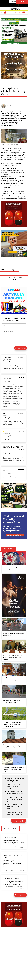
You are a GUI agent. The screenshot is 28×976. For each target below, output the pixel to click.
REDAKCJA (7, 29)
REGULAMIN (8, 31)
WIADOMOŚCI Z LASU (10, 22)
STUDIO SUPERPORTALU (12, 24)
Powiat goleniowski (11, 20)
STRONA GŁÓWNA (10, 13)
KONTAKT (7, 27)
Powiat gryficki (9, 16)
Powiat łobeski (9, 18)
